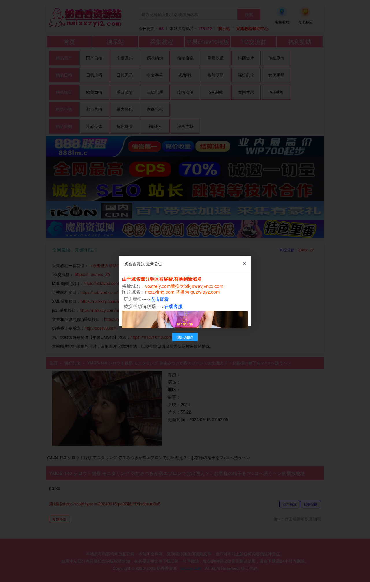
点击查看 (159, 299)
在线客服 (173, 306)
